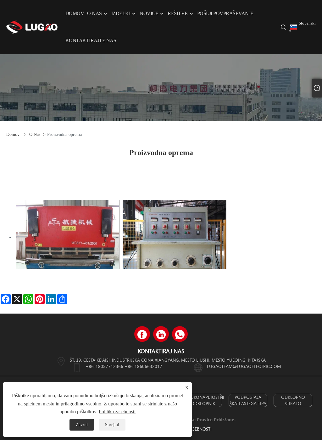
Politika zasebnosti (117, 411)
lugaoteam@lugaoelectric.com (244, 366)
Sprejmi (112, 424)
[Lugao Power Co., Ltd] (31, 26)
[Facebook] (142, 334)
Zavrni (82, 424)
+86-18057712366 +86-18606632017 (124, 366)
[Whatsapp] (180, 334)
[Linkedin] (161, 334)
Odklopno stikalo (293, 400)
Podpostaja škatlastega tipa (248, 400)
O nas (34, 134)
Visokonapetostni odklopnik (203, 400)
